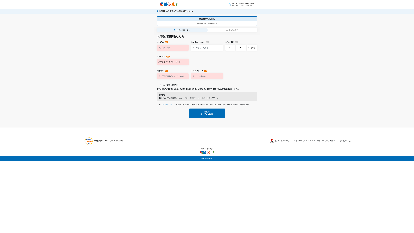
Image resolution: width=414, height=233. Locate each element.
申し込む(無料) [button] (207, 113)
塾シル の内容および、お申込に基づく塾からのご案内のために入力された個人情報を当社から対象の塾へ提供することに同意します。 (204, 104)
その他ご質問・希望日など (169, 85)
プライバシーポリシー (169, 104)
